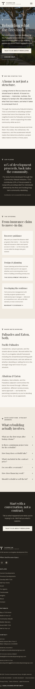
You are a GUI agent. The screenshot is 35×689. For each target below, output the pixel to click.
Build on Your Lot (5, 615)
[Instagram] (2, 562)
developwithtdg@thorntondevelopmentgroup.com (16, 663)
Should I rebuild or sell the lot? (15, 479)
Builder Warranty (5, 622)
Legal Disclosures (24, 681)
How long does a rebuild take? (14, 453)
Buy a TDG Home (5, 612)
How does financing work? (13, 473)
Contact (2, 602)
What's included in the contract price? (15, 460)
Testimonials (4, 592)
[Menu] (31, 3)
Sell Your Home (5, 583)
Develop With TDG (6, 579)
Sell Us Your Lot (5, 628)
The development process (15, 277)
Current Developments (7, 573)
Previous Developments (8, 576)
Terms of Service (13, 681)
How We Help (9, 57)
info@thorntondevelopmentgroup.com (12, 650)
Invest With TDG (5, 625)
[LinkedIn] (6, 562)
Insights (2, 595)
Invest (2, 586)
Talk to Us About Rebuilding (16, 50)
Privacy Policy (4, 681)
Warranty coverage (13, 305)
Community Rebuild (6, 619)
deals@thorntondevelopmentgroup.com (13, 656)
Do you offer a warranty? (12, 467)
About (2, 599)
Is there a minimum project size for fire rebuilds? (15, 446)
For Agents (3, 589)
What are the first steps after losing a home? (14, 437)
